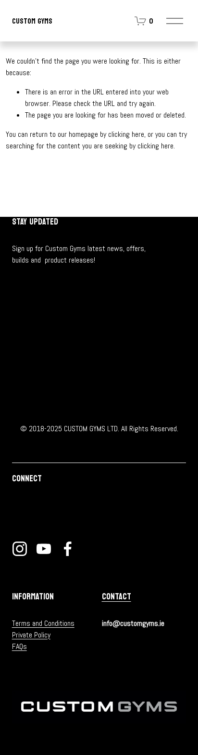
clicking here (126, 134)
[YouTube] (43, 548)
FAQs (19, 646)
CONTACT (116, 597)
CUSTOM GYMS (32, 21)
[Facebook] (67, 548)
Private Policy (31, 635)
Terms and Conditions (43, 623)
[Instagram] (19, 548)
